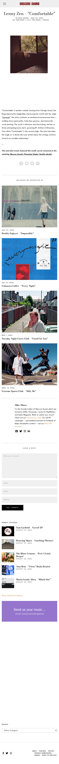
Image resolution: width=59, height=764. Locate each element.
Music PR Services (49, 755)
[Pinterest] (38, 163)
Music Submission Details (12, 596)
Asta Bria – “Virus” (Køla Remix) (33, 566)
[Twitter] (32, 163)
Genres (37, 755)
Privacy (51, 751)
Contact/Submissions (42, 753)
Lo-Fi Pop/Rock (34, 20)
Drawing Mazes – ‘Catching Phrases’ (35, 540)
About (34, 751)
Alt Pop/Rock (18, 20)
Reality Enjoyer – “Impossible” (18, 233)
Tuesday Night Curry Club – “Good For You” (25, 338)
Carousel (6, 117)
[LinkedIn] (29, 431)
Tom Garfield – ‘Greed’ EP (29, 527)
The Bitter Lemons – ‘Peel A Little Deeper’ (33, 555)
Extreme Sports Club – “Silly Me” (19, 391)
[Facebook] (21, 163)
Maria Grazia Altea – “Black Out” (33, 579)
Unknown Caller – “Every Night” (19, 286)
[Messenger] (27, 163)
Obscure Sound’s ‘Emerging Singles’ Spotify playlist (31, 154)
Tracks (46, 20)
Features (42, 751)
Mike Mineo (24, 18)
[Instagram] (25, 431)
